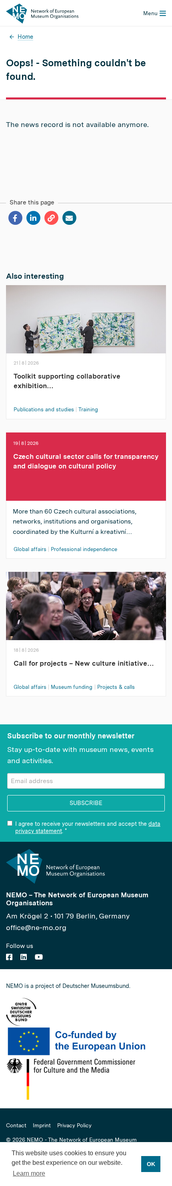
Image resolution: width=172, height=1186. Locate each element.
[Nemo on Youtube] (39, 957)
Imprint (42, 1125)
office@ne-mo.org (36, 927)
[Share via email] (69, 218)
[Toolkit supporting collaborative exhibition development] (86, 329)
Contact (16, 1125)
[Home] (42, 13)
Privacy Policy (74, 1125)
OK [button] (151, 1164)
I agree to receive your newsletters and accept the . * (87, 827)
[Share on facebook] (15, 218)
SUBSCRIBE (86, 802)
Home (25, 36)
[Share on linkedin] (33, 218)
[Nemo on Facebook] (9, 957)
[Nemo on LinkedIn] (23, 957)
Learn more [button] (29, 1173)
